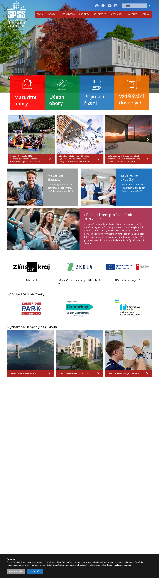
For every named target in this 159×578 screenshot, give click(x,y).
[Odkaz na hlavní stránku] (16, 14)
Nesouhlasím (16, 571)
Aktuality (116, 14)
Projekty (84, 14)
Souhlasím (35, 571)
